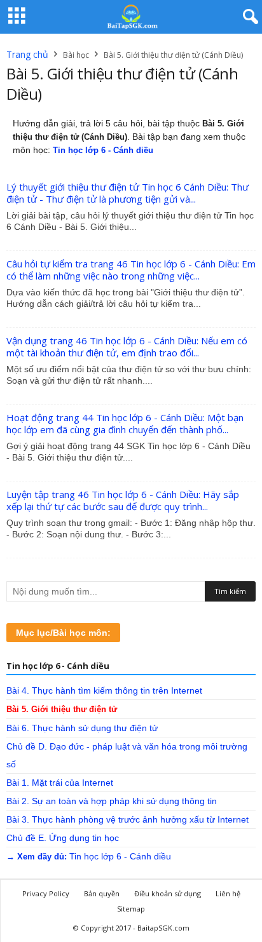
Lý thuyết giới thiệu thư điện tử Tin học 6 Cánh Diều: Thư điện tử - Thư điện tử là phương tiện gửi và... (127, 192)
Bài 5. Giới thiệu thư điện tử (61, 709)
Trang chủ (27, 54)
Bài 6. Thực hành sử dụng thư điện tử (82, 728)
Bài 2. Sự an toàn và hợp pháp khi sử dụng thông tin (111, 801)
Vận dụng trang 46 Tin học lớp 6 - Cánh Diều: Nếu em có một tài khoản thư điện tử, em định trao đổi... (126, 346)
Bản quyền (102, 893)
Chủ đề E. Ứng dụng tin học (62, 838)
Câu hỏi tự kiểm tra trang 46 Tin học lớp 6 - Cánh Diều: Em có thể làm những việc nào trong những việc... (131, 269)
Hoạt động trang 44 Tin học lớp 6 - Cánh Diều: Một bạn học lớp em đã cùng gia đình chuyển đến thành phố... (125, 423)
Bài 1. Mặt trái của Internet (59, 782)
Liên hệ (228, 893)
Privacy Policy (45, 893)
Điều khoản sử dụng (167, 893)
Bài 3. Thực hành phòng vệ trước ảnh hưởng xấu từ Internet (127, 819)
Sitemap (131, 908)
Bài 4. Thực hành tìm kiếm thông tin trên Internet (104, 690)
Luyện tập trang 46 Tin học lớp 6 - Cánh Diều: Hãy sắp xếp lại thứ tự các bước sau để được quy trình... (122, 500)
